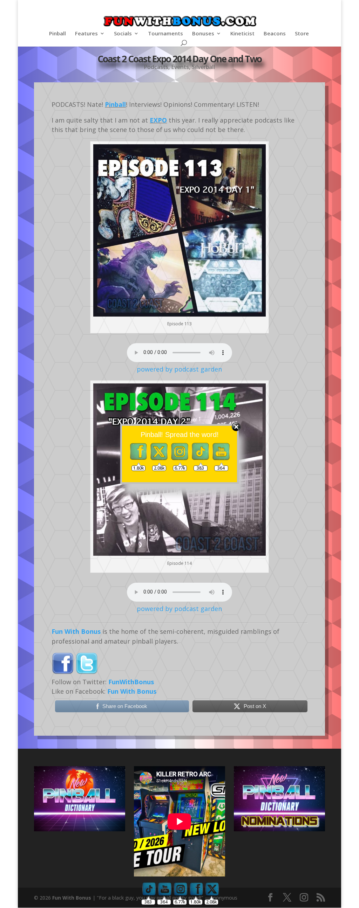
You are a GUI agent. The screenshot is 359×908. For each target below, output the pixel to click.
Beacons (275, 34)
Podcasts (156, 67)
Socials (123, 34)
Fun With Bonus (76, 631)
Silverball (203, 67)
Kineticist (242, 34)
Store (302, 34)
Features (86, 34)
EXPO (158, 120)
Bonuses (203, 34)
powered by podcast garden (179, 369)
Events (180, 67)
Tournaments (165, 34)
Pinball (57, 34)
